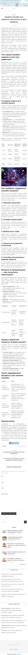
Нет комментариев (22, 446)
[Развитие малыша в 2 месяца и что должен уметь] (4, 552)
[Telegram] (18, 443)
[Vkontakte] (10, 443)
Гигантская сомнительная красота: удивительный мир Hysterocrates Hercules (11, 610)
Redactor (5, 446)
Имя (2, 476)
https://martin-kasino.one (14, 62)
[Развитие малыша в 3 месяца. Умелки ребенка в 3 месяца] (4, 531)
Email (2, 482)
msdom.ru (19, 654)
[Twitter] (15, 443)
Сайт (2, 488)
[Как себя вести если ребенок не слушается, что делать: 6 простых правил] (4, 545)
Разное (14, 14)
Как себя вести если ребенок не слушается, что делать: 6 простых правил (16, 545)
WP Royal (17, 644)
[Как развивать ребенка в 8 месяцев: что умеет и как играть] (4, 560)
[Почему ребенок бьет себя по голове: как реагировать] (4, 539)
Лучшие (14, 527)
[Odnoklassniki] (13, 443)
